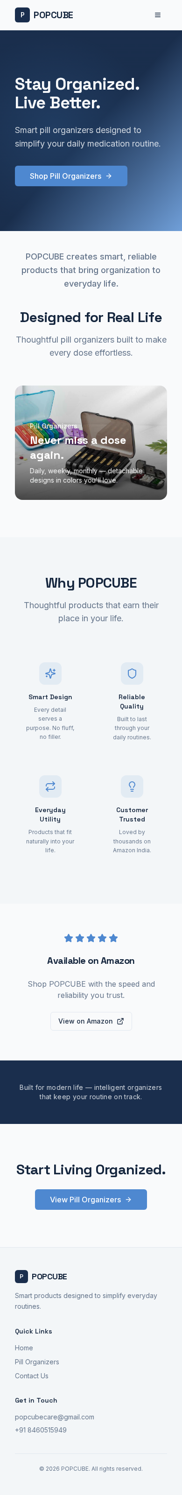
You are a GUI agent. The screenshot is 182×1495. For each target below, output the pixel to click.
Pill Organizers (37, 1362)
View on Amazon (85, 1021)
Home (24, 1348)
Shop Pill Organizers (65, 176)
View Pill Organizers (85, 1199)
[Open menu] (157, 15)
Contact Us (32, 1376)
